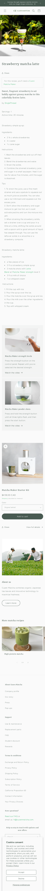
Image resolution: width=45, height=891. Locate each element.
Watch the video (12, 373)
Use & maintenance (13, 724)
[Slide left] (17, 662)
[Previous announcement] (4, 3)
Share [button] (6, 73)
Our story (9, 697)
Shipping (5, 498)
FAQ (7, 735)
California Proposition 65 (15, 790)
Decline (21, 879)
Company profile (12, 691)
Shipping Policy (11, 773)
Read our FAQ (11, 816)
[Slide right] (28, 662)
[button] (5, 10)
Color (4, 503)
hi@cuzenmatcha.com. (24, 820)
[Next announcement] (40, 3)
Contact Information (13, 796)
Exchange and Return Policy (17, 762)
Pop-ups (8, 708)
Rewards (8, 746)
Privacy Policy (12, 866)
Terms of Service (12, 785)
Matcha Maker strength (23, 272)
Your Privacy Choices (14, 802)
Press (7, 703)
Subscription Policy (13, 779)
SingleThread (10, 103)
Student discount (12, 741)
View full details (33, 527)
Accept (21, 872)
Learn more (11, 603)
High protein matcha (13, 654)
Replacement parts (13, 729)
